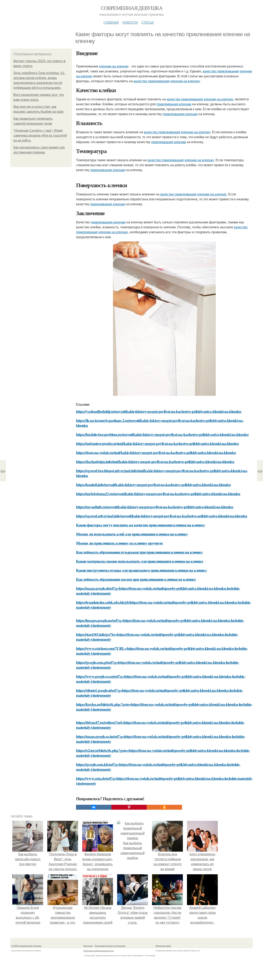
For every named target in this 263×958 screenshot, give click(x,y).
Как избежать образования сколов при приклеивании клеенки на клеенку (136, 579)
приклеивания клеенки (174, 104)
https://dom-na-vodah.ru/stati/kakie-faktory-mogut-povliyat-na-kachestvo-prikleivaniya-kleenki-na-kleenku (156, 452)
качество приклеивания (221, 71)
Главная (111, 22)
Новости (130, 22)
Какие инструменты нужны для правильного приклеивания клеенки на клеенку (141, 570)
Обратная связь (163, 945)
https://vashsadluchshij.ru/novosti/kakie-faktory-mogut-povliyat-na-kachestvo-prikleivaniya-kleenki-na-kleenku (158, 411)
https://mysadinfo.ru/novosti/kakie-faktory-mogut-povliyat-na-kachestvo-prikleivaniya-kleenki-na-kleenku (154, 507)
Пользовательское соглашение (110, 945)
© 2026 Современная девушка (26, 945)
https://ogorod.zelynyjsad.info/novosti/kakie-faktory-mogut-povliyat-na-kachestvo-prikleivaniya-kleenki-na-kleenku (161, 516)
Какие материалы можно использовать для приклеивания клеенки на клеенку (140, 561)
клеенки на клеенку (114, 66)
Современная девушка (132, 7)
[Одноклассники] (164, 807)
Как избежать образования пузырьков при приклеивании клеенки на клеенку (139, 552)
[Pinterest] (129, 807)
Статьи (147, 22)
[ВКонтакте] (93, 807)
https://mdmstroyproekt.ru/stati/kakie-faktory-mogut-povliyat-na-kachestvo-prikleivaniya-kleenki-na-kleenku (157, 443)
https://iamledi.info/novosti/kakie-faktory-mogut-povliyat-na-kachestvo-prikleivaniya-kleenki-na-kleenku (153, 484)
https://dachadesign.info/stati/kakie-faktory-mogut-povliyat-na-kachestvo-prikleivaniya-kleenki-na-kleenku (155, 461)
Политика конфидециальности (98, 950)
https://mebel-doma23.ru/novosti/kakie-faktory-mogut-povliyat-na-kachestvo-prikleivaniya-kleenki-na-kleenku (158, 493)
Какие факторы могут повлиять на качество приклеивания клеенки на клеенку (140, 525)
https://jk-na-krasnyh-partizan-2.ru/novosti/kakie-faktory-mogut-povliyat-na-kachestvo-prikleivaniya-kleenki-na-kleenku (160, 423)
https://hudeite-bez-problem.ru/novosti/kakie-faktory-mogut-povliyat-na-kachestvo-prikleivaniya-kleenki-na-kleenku (162, 434)
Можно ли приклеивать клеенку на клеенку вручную (119, 543)
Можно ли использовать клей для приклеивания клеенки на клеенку (132, 534)
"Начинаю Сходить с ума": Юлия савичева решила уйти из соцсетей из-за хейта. (40, 135)
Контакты (88, 945)
